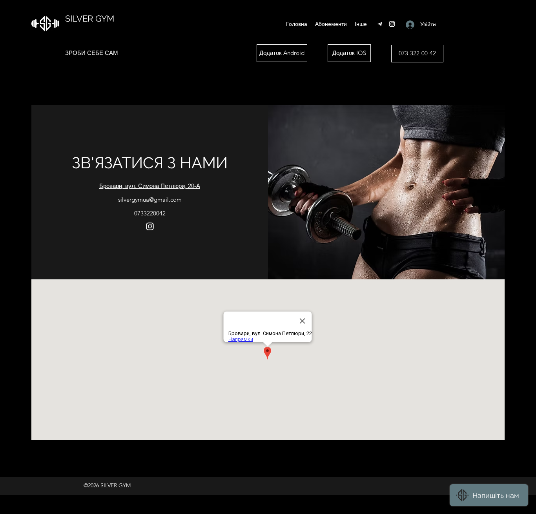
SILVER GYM (89, 18)
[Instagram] (392, 24)
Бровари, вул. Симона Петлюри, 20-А (149, 186)
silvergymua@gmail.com (150, 199)
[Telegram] (380, 24)
